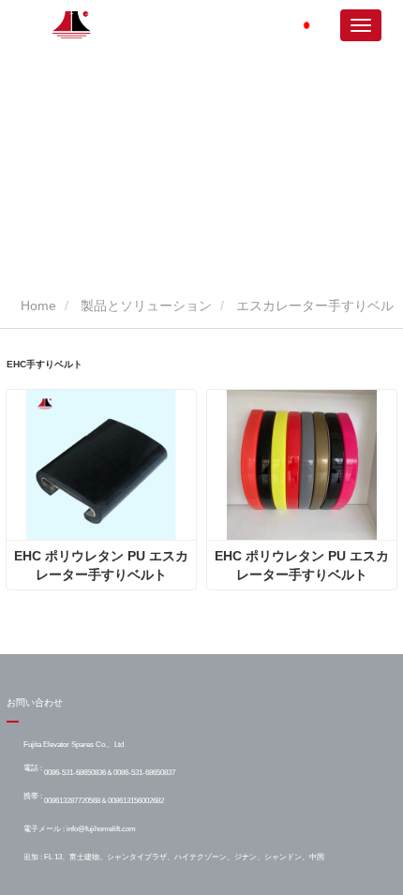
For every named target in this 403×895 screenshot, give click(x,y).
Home (36, 305)
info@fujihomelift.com (101, 828)
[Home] (72, 24)
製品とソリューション (146, 305)
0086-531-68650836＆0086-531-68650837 (109, 772)
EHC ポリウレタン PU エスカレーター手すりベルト (101, 565)
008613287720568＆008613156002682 (104, 800)
